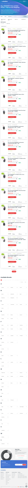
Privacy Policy (7, 476)
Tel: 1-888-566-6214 (20, 473)
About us (7, 473)
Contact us (13, 477)
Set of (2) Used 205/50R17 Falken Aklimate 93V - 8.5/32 (17, 63)
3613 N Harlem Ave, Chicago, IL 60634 (22, 477)
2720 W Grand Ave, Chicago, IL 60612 (22, 476)
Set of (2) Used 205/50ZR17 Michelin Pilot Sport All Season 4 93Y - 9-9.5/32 (16, 207)
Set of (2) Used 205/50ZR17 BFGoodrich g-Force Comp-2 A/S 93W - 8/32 (16, 31)
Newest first (8, 23)
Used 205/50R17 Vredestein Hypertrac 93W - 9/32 (16, 79)
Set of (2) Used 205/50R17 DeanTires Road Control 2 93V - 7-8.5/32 (16, 111)
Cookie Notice (7, 480)
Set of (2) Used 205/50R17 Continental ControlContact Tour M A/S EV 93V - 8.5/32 (17, 239)
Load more (14, 271)
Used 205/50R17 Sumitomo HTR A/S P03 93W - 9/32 (16, 223)
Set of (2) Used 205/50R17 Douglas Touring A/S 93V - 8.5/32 (17, 47)
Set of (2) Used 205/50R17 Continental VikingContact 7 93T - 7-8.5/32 (16, 127)
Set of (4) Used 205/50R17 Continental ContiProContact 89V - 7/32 (16, 143)
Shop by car (2, 476)
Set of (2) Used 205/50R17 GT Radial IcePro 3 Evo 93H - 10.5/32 (17, 159)
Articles (7, 481)
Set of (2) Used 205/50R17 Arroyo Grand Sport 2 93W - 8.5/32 (16, 256)
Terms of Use (7, 477)
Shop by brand (2, 477)
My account (13, 476)
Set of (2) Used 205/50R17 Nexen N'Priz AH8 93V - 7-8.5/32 (16, 95)
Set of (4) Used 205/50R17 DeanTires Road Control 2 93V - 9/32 (16, 191)
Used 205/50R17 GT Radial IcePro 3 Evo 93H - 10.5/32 (16, 175)
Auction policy (13, 473)
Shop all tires (2, 473)
